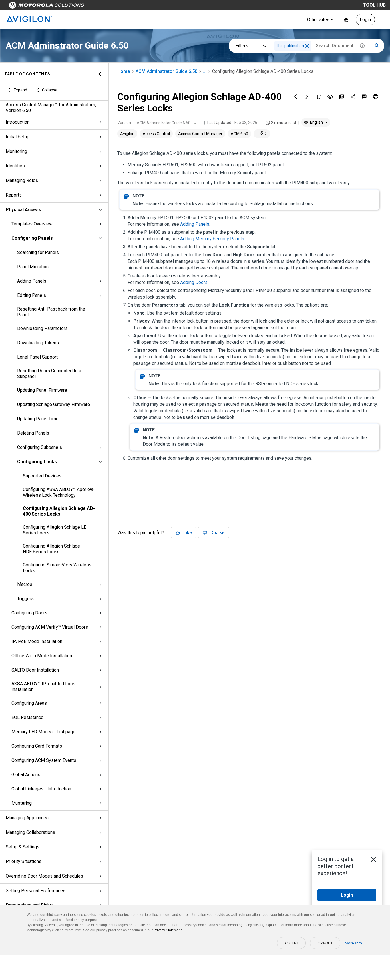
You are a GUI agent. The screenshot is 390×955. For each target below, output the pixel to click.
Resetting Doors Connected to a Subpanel (49, 373)
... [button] (204, 71)
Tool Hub (374, 5)
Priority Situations (23, 861)
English (346, 19)
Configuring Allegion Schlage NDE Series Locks (51, 548)
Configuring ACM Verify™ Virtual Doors (49, 627)
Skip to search (150, 6)
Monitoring (16, 151)
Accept (291, 943)
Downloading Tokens (38, 342)
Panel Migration (33, 266)
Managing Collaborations (30, 832)
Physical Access (23, 209)
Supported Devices (42, 475)
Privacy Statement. (168, 930)
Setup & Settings (22, 847)
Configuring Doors (29, 613)
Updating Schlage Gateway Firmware (53, 404)
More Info (353, 943)
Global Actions (25, 774)
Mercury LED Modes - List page (43, 731)
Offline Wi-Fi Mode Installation (41, 655)
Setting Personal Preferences (35, 890)
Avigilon (127, 133)
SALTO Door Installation (35, 670)
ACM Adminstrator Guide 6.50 (166, 71)
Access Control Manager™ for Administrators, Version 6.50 (51, 107)
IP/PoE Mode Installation (36, 641)
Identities (15, 166)
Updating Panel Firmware (42, 390)
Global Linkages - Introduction (41, 789)
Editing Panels (31, 295)
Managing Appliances (27, 817)
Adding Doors (194, 282)
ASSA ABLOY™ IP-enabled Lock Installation (43, 686)
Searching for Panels (38, 252)
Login (365, 19)
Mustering (21, 803)
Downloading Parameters (42, 328)
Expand (20, 90)
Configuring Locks (37, 461)
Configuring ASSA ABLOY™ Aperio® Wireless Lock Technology (58, 492)
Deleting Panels (33, 433)
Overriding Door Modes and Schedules (44, 876)
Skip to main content (109, 6)
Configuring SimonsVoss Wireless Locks (57, 567)
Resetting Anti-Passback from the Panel (51, 311)
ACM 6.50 (239, 133)
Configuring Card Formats (36, 746)
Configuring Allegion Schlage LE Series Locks (54, 530)
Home (123, 71)
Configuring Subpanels (39, 447)
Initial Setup (17, 136)
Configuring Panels (32, 238)
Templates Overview (32, 224)
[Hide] (100, 74)
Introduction (17, 122)
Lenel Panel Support (37, 357)
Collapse (49, 90)
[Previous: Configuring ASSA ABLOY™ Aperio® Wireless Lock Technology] (295, 96)
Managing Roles (22, 180)
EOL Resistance (27, 717)
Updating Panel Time (38, 418)
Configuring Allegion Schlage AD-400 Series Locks (59, 511)
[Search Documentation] (377, 46)
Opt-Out (325, 943)
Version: (124, 122)
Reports (14, 195)
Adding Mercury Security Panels (212, 238)
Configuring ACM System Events (43, 760)
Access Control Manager (200, 133)
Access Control (156, 133)
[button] (307, 46)
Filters (241, 45)
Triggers (25, 598)
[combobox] (166, 123)
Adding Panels (31, 281)
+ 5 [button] (259, 133)
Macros (24, 584)
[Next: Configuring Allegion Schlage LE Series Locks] (307, 96)
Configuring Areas (29, 703)
